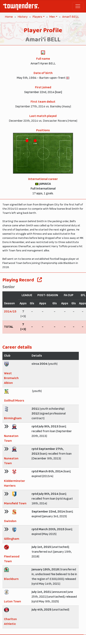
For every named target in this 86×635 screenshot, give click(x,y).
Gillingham (11, 539)
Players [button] (36, 17)
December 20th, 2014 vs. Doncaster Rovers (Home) (43, 121)
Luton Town (12, 601)
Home (9, 17)
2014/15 (10, 311)
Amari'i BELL (70, 17)
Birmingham (13, 418)
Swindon (10, 521)
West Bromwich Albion (11, 378)
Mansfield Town (15, 503)
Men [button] (51, 17)
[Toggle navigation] (77, 6)
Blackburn (11, 579)
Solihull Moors (14, 401)
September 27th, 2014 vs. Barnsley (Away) (43, 106)
